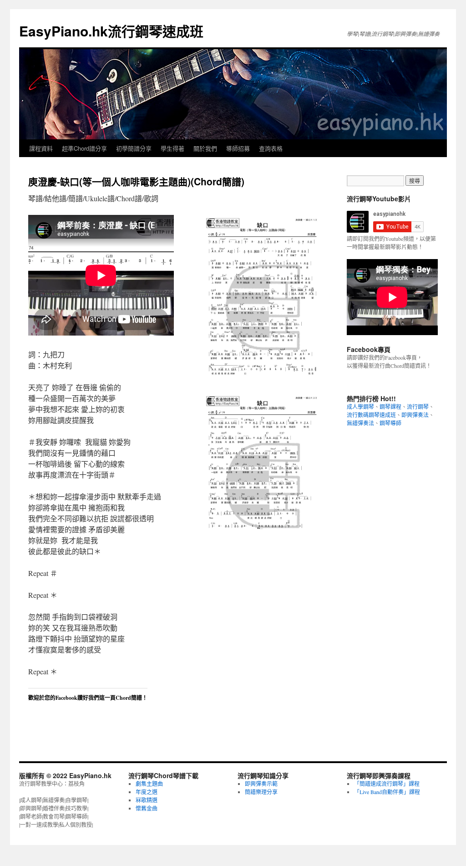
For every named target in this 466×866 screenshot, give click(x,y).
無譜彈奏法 (360, 423)
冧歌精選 (146, 800)
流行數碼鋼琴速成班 (371, 414)
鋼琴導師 (390, 423)
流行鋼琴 (418, 406)
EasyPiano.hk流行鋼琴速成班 (111, 31)
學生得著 (172, 148)
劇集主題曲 (149, 783)
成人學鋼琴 (360, 406)
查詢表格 (271, 148)
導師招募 (238, 148)
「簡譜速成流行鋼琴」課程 (387, 783)
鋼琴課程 (390, 406)
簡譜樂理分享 (261, 791)
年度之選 (146, 791)
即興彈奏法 (415, 414)
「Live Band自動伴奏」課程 (387, 791)
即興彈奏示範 (261, 783)
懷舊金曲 (146, 808)
